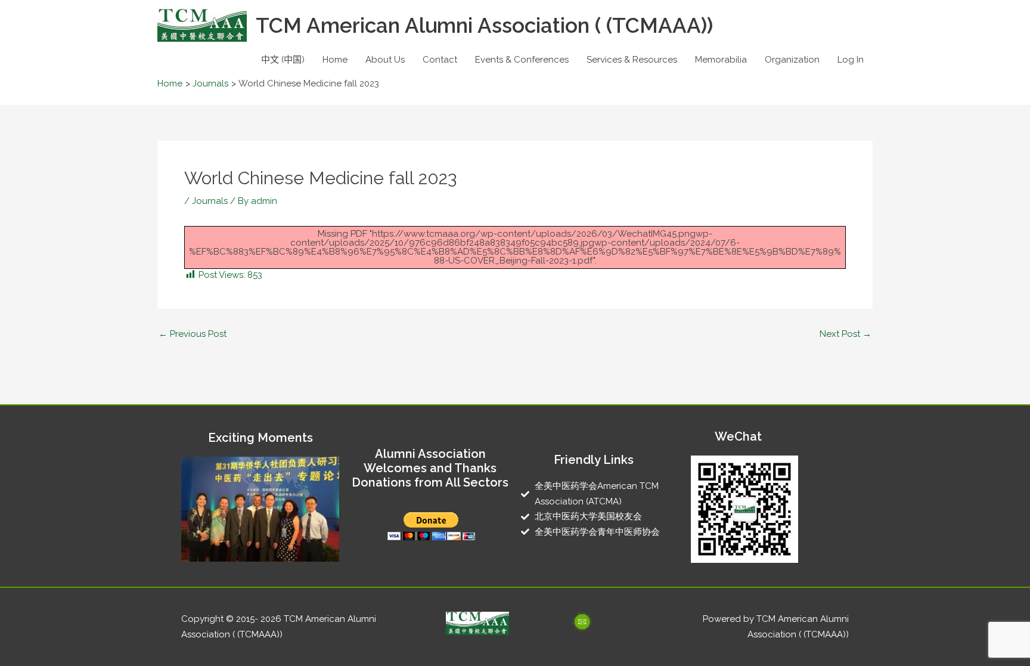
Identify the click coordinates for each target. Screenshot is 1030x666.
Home (335, 59)
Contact (440, 59)
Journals (210, 201)
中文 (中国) (283, 59)
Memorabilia (721, 59)
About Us (385, 59)
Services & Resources (632, 59)
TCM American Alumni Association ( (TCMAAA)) (484, 25)
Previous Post (193, 334)
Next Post (845, 334)
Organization (792, 59)
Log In (850, 59)
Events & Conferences (522, 59)
